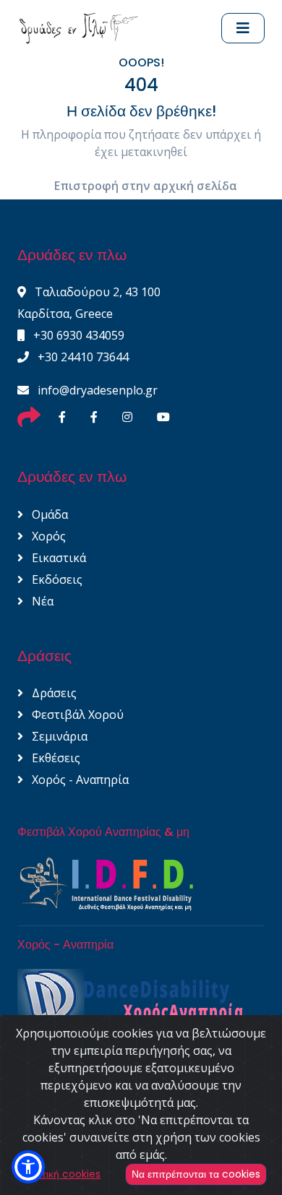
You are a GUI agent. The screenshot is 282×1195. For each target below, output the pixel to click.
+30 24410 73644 (82, 357)
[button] (28, 1167)
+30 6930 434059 (77, 335)
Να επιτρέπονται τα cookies (196, 1174)
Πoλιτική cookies (61, 1174)
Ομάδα (48, 514)
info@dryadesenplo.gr (96, 390)
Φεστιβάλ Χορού (76, 714)
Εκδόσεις (55, 579)
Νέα (41, 601)
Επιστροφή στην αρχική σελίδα (145, 186)
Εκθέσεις (54, 758)
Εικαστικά (57, 558)
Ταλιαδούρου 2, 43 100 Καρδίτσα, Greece (89, 303)
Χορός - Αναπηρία (79, 780)
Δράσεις (53, 693)
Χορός (47, 536)
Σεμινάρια (58, 736)
